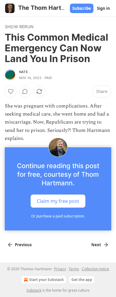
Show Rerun (19, 26)
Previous (23, 244)
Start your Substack (46, 279)
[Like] (11, 91)
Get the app (81, 279)
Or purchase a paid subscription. (58, 216)
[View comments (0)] (25, 91)
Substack (33, 290)
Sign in (103, 8)
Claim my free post (58, 201)
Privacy (60, 268)
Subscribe (81, 8)
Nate (23, 72)
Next (96, 244)
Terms (74, 268)
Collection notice (95, 268)
